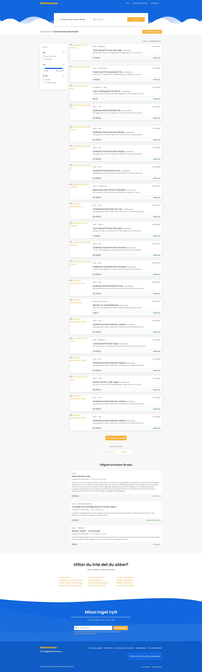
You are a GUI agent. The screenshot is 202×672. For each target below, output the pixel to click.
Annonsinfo (108, 648)
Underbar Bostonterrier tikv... (107, 110)
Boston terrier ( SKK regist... (106, 382)
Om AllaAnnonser (155, 648)
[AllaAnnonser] (49, 3)
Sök (136, 19)
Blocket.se (48, 59)
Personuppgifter (91, 633)
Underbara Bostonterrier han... (108, 285)
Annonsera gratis (95, 648)
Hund (74, 504)
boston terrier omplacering (70, 585)
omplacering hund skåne (98, 583)
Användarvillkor (79, 633)
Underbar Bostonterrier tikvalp (108, 132)
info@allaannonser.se (52, 651)
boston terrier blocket (97, 585)
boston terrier (64, 577)
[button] (54, 52)
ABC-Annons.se (50, 56)
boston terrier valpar (96, 577)
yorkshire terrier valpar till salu (71, 580)
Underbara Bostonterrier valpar (109, 324)
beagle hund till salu (124, 580)
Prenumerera (120, 628)
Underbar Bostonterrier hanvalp (109, 247)
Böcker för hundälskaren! (106, 305)
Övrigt (74, 473)
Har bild (47, 79)
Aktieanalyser (140, 648)
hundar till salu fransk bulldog (70, 583)
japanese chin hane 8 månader (109, 189)
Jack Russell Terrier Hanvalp (107, 50)
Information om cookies (124, 648)
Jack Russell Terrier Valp (105, 343)
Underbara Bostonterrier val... (108, 209)
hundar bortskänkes (125, 577)
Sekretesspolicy (157, 667)
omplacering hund (95, 580)
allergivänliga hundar (125, 583)
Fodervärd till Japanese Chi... (107, 71)
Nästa (123, 452)
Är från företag (50, 82)
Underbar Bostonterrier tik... (107, 170)
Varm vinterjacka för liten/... (107, 91)
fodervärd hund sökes (125, 585)
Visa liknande (126, 50)
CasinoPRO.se (155, 656)
